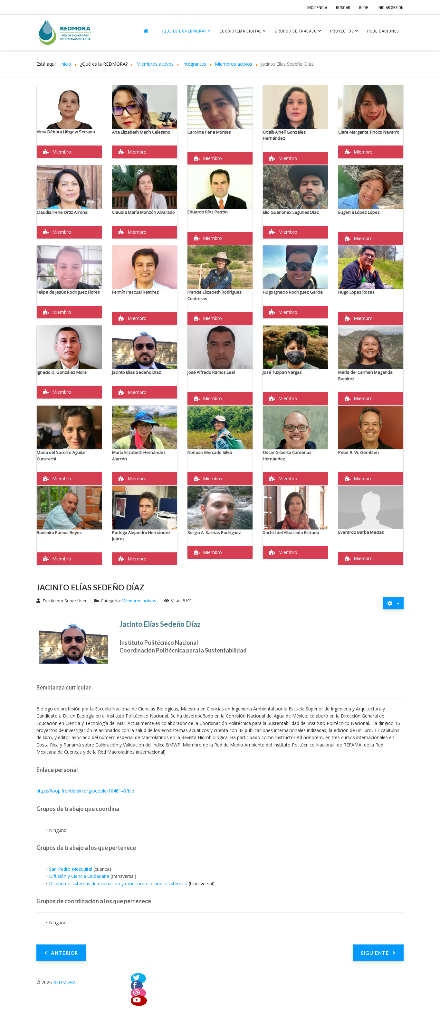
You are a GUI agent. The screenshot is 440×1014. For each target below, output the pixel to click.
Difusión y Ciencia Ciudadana (79, 876)
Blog (363, 7)
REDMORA (64, 982)
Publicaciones (383, 31)
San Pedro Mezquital (71, 869)
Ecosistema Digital (241, 31)
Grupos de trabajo (296, 31)
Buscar (343, 7)
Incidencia (317, 7)
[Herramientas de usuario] (393, 603)
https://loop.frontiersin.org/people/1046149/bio (85, 791)
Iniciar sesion (391, 7)
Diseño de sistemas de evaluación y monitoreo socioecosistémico (118, 883)
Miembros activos (139, 601)
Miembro (61, 152)
